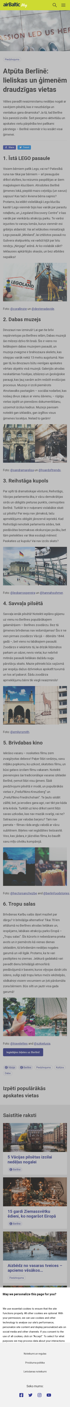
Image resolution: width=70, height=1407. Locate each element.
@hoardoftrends (50, 470)
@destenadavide (43, 309)
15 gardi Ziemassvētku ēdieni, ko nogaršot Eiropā (32, 1214)
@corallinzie (18, 309)
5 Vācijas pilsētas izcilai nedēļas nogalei (30, 1159)
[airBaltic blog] (16, 5)
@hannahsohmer (51, 593)
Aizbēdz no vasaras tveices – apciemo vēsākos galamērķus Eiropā (35, 1270)
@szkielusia (42, 1043)
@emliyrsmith (19, 732)
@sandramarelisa (22, 470)
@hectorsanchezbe (23, 893)
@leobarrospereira (22, 593)
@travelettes (19, 1043)
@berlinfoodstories (56, 893)
